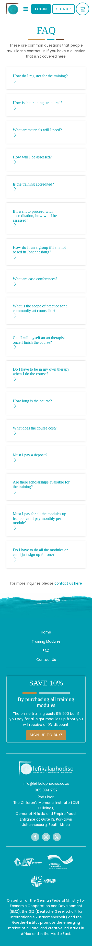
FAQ (46, 650)
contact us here (68, 583)
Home (46, 632)
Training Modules (46, 641)
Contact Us (46, 659)
